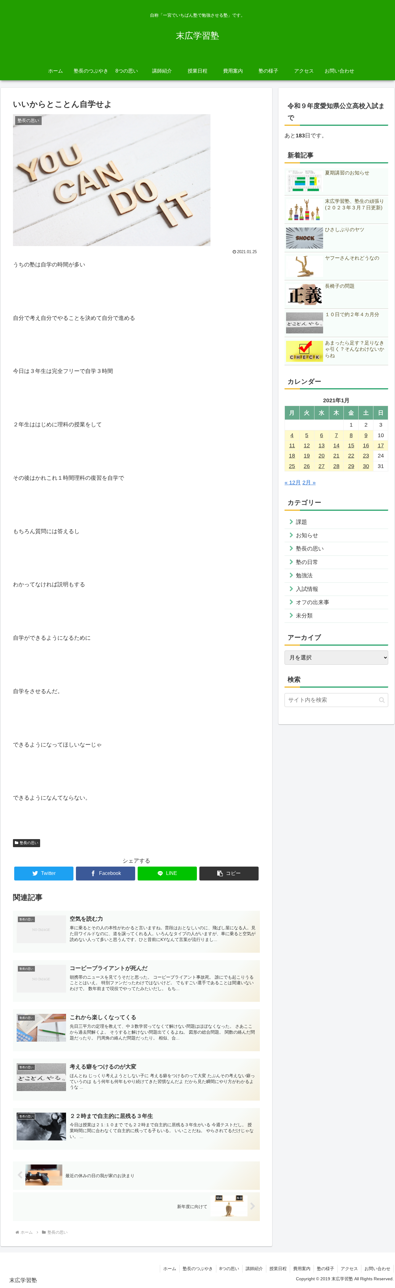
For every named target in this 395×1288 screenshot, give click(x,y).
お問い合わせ (377, 1268)
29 (351, 466)
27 (321, 466)
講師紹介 (254, 1268)
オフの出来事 (312, 602)
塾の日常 (307, 562)
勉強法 (304, 575)
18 (292, 456)
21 (336, 456)
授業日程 (278, 1268)
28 (336, 466)
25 (292, 466)
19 (307, 456)
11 (292, 445)
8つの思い (229, 1268)
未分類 (304, 616)
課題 (301, 522)
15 (351, 445)
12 (307, 445)
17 (381, 445)
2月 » (309, 482)
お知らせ (307, 535)
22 (351, 456)
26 (307, 466)
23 (366, 456)
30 (366, 466)
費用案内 (301, 1268)
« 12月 (293, 482)
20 (321, 456)
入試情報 (307, 589)
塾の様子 (325, 1268)
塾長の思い (29, 843)
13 (321, 445)
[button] (229, 873)
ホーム (169, 1268)
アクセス (349, 1268)
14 (336, 445)
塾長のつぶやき (198, 1268)
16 (366, 445)
